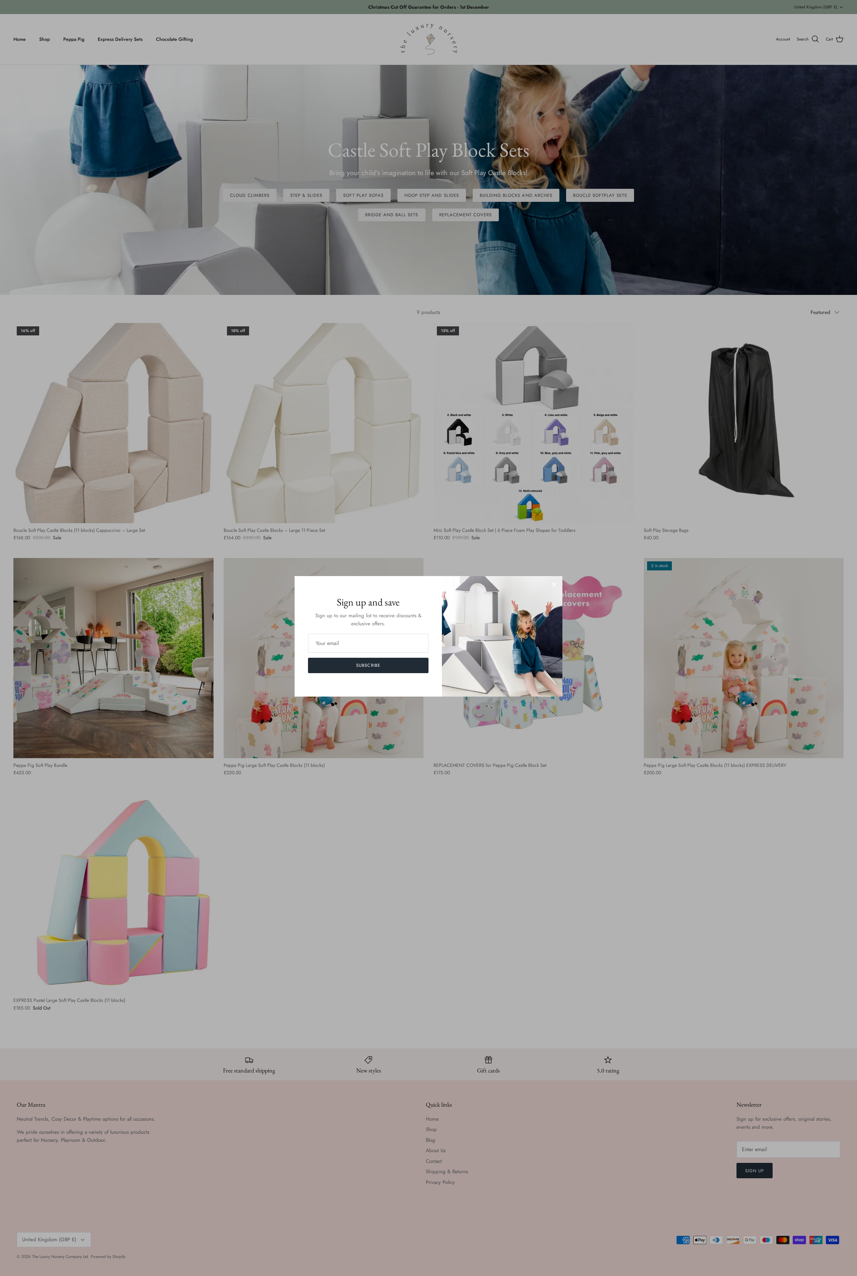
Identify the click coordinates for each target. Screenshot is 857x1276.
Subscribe (368, 665)
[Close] (554, 584)
